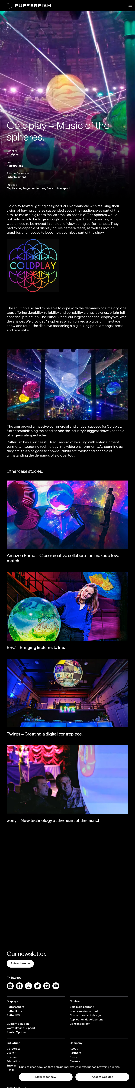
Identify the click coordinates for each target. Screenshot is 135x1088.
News (73, 1057)
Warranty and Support (21, 1028)
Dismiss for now (45, 1076)
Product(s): (13, 162)
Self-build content (82, 1006)
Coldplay (14, 206)
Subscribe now (20, 963)
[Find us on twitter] (38, 986)
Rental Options (16, 1032)
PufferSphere (15, 1006)
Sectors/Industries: (18, 173)
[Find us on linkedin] (10, 986)
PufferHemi (14, 1011)
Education (13, 1061)
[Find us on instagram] (28, 986)
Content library (80, 1023)
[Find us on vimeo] (47, 986)
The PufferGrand (53, 317)
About (74, 1048)
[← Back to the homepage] (29, 5)
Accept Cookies (102, 1076)
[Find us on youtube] (56, 986)
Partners (75, 1052)
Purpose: (12, 184)
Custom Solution (18, 1023)
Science (12, 1057)
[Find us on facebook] (19, 986)
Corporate (14, 1048)
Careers (75, 1061)
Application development (86, 1019)
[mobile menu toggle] (130, 6)
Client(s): (12, 151)
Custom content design (85, 1015)
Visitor (11, 1052)
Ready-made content (84, 1011)
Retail (10, 1069)
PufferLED (13, 1015)
